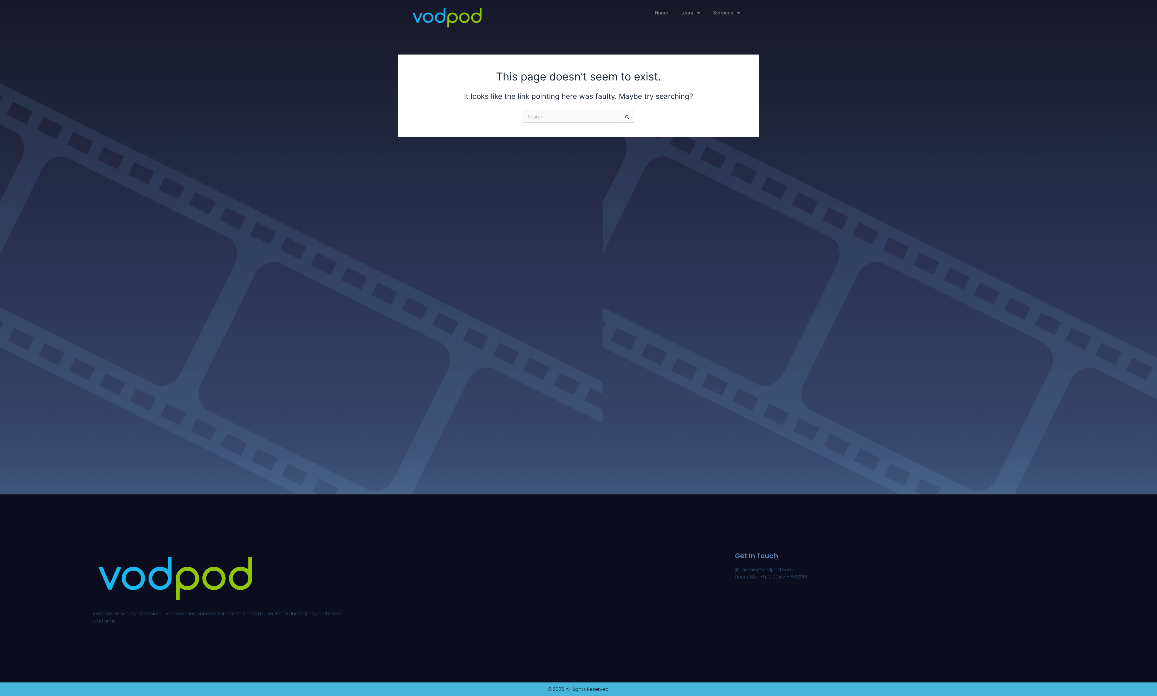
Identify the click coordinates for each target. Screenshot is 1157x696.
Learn (686, 13)
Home (661, 13)
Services (723, 13)
